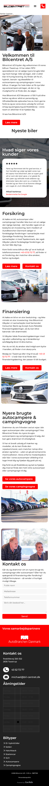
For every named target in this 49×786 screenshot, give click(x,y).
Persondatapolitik (24, 777)
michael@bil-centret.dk (25, 677)
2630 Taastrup (10, 661)
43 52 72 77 (17, 669)
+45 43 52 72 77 (27, 252)
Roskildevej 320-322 (12, 659)
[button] (35, 6)
